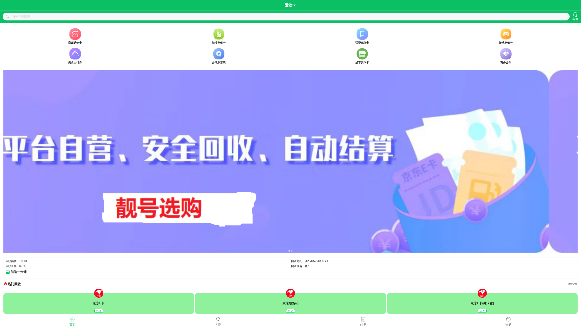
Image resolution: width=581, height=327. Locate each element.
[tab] (72, 321)
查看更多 (573, 284)
